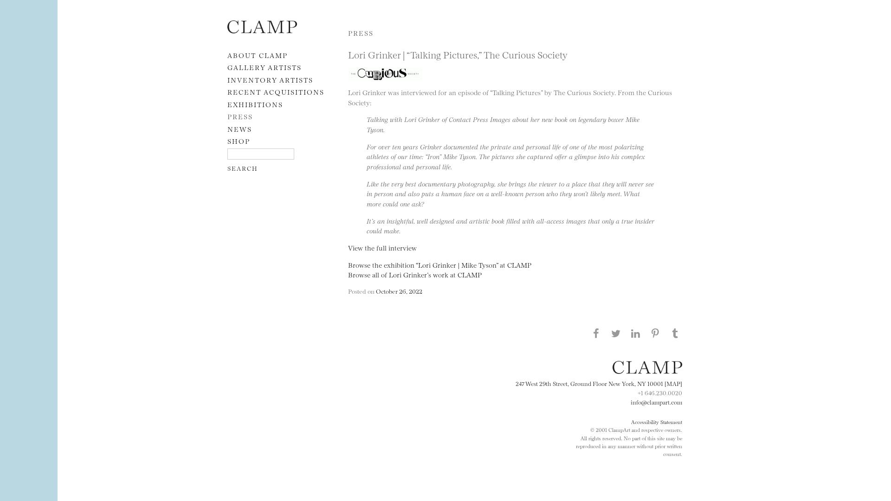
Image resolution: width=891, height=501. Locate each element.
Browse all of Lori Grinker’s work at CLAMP (415, 274)
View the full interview (382, 247)
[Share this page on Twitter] (616, 333)
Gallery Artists (264, 67)
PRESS (240, 116)
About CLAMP (257, 55)
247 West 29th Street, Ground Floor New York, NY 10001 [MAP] (599, 383)
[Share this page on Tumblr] (675, 333)
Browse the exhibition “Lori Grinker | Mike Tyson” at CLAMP (439, 264)
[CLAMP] (262, 30)
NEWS (239, 128)
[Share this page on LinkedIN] (636, 333)
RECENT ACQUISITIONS (275, 91)
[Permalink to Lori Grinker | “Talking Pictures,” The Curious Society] (387, 82)
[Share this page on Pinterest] (655, 333)
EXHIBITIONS (255, 104)
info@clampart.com (656, 401)
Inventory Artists (270, 79)
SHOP (238, 140)
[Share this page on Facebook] (596, 333)
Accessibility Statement (656, 421)
